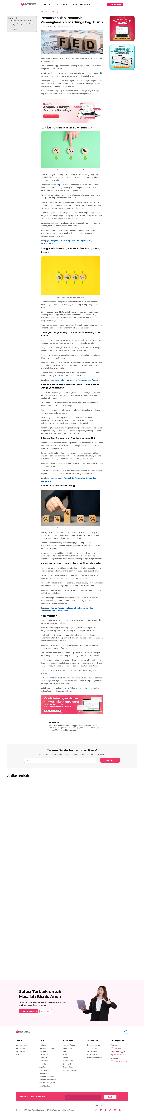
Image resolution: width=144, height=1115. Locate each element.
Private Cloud (68, 1067)
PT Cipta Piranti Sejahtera (34, 1110)
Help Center (67, 1048)
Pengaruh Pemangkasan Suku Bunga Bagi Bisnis (22, 25)
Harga (74, 4)
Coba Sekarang (115, 4)
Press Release (92, 1054)
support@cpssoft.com (121, 1055)
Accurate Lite (20, 1048)
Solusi (66, 4)
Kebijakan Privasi (67, 1110)
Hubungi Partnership (121, 1061)
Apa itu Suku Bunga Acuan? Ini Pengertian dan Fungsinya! (76, 380)
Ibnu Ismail (69, 27)
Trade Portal (44, 1070)
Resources (85, 4)
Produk (47, 4)
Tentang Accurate (93, 1045)
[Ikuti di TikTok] (110, 1110)
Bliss (17, 1054)
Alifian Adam (15, 837)
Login (102, 4)
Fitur (57, 4)
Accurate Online (21, 1045)
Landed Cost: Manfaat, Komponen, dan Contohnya (32, 900)
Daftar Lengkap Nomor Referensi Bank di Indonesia (33, 965)
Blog (42, 12)
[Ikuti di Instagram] (96, 1110)
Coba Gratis (45, 1011)
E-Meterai (43, 1073)
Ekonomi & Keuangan (53, 12)
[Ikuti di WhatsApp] (101, 1110)
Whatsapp (117, 1048)
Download (67, 1064)
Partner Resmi (92, 1051)
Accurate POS (20, 1051)
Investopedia (58, 184)
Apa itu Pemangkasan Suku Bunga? (21, 20)
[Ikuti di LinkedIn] (120, 1110)
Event (65, 1054)
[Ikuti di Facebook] (105, 1110)
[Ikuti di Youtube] (115, 1110)
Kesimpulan (14, 29)
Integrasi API (68, 1061)
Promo (65, 1058)
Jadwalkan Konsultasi (29, 1011)
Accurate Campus (69, 1045)
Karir (92, 1048)
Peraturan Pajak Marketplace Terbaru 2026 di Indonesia (35, 834)
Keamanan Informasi (94, 1058)
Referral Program (69, 1070)
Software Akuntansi (49, 678)
